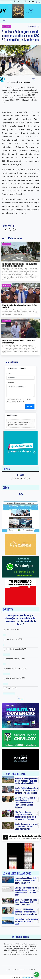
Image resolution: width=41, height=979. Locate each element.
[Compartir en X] (10, 229)
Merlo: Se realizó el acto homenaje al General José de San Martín (19, 306)
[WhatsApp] (15, 2)
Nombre (9, 374)
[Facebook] (22, 2)
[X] (19, 2)
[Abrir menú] (4, 20)
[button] (11, 2)
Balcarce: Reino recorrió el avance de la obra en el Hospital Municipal (18, 342)
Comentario (10, 382)
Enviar (29, 406)
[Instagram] (26, 2)
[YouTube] (33, 2)
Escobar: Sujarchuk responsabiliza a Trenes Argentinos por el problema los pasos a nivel (19, 265)
